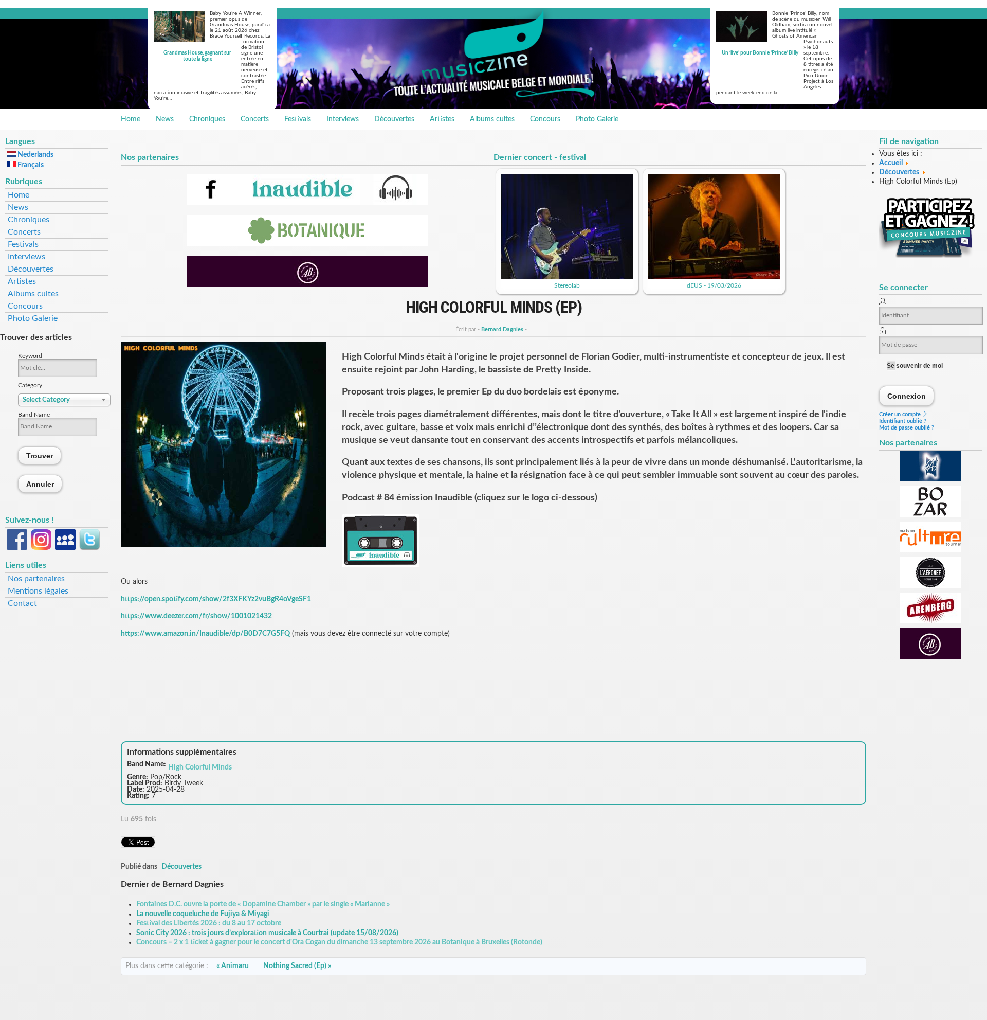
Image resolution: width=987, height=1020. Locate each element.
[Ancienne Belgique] (307, 285)
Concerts (255, 119)
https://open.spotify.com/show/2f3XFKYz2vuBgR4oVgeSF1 (216, 599)
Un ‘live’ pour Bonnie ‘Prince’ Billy (760, 53)
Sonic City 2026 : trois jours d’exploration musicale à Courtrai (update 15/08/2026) (267, 933)
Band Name (34, 414)
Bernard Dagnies (502, 329)
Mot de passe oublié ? (906, 428)
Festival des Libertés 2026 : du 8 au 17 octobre (208, 923)
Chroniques (207, 119)
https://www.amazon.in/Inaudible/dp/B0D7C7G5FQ (205, 633)
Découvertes (394, 119)
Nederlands (34, 154)
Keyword (30, 356)
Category (30, 385)
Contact (22, 603)
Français (30, 165)
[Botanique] (307, 243)
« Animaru (232, 966)
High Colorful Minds (200, 767)
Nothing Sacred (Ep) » (297, 966)
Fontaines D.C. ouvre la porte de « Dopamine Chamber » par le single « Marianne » (263, 904)
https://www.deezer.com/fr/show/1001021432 (196, 616)
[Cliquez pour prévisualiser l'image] (223, 545)
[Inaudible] (307, 202)
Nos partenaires (36, 579)
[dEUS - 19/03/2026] (714, 277)
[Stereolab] (567, 277)
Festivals (297, 119)
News (165, 119)
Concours (545, 119)
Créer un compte (900, 414)
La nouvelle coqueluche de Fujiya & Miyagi (202, 914)
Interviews (342, 119)
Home (130, 119)
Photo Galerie (597, 119)
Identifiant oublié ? (902, 421)
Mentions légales (38, 591)
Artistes (442, 119)
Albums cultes (492, 119)
